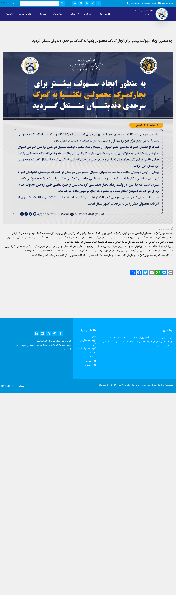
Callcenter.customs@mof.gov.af (144, 3)
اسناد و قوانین (57, 14)
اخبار (94, 336)
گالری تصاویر (90, 361)
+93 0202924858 (168, 3)
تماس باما (9, 14)
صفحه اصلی (103, 14)
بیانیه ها (93, 357)
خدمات (73, 14)
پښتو (14, 2)
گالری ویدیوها (90, 365)
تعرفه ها (43, 14)
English (4, 2)
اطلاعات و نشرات (25, 14)
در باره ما (87, 14)
